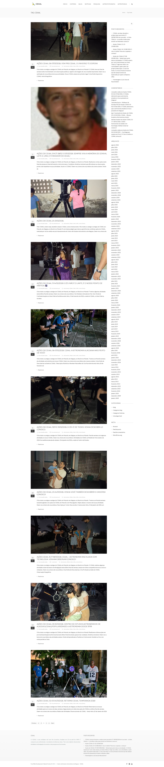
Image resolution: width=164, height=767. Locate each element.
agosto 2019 (115, 319)
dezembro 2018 (116, 338)
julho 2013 (114, 379)
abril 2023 (114, 240)
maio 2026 (114, 152)
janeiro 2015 (115, 357)
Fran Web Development (37, 764)
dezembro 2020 (116, 290)
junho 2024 (114, 207)
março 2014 (114, 367)
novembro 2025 (116, 166)
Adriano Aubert (115, 119)
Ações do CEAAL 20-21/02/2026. (50, 221)
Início (65, 4)
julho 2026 (114, 147)
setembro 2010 (115, 388)
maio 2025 (114, 181)
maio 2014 (114, 365)
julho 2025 (114, 176)
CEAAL (71, 66)
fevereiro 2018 (115, 353)
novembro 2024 (116, 195)
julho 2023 (114, 233)
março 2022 (114, 271)
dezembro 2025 (116, 164)
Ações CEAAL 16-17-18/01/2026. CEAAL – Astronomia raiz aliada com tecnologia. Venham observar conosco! (122, 124)
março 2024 (114, 214)
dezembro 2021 (116, 276)
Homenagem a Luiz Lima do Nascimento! (96, 755)
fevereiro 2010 (115, 391)
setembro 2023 (115, 228)
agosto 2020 (115, 295)
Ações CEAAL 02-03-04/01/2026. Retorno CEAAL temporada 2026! (66, 701)
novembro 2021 (116, 279)
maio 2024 (114, 209)
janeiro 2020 (115, 307)
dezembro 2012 (116, 386)
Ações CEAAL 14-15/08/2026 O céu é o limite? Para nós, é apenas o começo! (105, 745)
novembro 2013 (116, 372)
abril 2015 (114, 355)
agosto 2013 (115, 376)
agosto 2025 (115, 173)
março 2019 (114, 331)
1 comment (54, 562)
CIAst (74, 66)
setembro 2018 (115, 345)
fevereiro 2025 (115, 188)
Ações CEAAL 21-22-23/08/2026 (94, 743)
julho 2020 (114, 298)
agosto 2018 (115, 348)
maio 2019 (114, 326)
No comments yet (56, 66)
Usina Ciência (82, 66)
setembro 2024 (115, 200)
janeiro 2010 (115, 393)
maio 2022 (114, 267)
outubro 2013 (115, 374)
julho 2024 (114, 204)
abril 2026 (114, 154)
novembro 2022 (116, 252)
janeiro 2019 (115, 336)
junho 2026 (114, 150)
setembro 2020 (115, 293)
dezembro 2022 (116, 250)
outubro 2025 (115, 169)
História (73, 4)
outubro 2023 (115, 226)
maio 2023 (114, 238)
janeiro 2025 (115, 190)
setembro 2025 (115, 171)
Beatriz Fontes (47, 764)
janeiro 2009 (115, 398)
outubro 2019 (115, 314)
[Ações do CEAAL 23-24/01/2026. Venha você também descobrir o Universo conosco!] (69, 470)
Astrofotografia (109, 4)
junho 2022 (114, 264)
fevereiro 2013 (115, 384)
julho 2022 (114, 262)
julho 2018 (114, 350)
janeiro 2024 (115, 219)
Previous (34, 723)
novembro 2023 (116, 224)
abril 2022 (114, 269)
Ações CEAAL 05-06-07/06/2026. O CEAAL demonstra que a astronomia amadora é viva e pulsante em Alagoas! (121, 96)
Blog (80, 4)
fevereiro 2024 (115, 216)
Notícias (88, 4)
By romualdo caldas (43, 66)
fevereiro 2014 (115, 369)
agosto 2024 (115, 202)
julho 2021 (114, 281)
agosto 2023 (115, 231)
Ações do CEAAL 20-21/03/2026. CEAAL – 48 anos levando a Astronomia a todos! (122, 115)
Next (52, 723)
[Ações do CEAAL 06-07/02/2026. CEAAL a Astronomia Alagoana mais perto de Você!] (69, 328)
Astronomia (66, 66)
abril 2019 (114, 329)
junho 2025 (114, 178)
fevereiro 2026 (115, 159)
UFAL (77, 66)
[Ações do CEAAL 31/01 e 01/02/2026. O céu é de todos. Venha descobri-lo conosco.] (69, 400)
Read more (41, 80)
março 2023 (114, 243)
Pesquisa (96, 4)
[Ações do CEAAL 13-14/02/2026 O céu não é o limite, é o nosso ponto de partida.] (69, 261)
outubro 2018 (115, 343)
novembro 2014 (116, 362)
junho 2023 (114, 236)
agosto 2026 (115, 145)
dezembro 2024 (116, 193)
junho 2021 (114, 283)
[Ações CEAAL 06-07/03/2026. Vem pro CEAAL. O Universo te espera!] (69, 41)
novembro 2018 (116, 341)
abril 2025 (114, 183)
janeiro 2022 (115, 274)
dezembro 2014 (116, 360)
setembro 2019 (115, 317)
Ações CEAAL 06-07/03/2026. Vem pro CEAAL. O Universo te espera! (67, 63)
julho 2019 (114, 322)
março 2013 (114, 381)
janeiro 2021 (115, 288)
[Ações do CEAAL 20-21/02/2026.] (69, 199)
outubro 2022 (115, 255)
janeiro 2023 (115, 247)
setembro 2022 (115, 257)
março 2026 (114, 157)
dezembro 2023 (116, 221)
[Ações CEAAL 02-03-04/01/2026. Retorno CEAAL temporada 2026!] (69, 674)
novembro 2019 (116, 312)
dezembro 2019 (116, 310)
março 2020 (114, 302)
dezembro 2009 (116, 396)
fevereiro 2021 (115, 286)
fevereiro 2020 (115, 305)
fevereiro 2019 (115, 333)
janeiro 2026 (115, 161)
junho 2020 (114, 300)
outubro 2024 (115, 197)
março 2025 (114, 185)
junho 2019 (114, 324)
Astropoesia (122, 4)
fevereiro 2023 (115, 245)
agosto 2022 (115, 259)
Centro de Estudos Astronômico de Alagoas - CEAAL (70, 764)
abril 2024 (114, 212)
